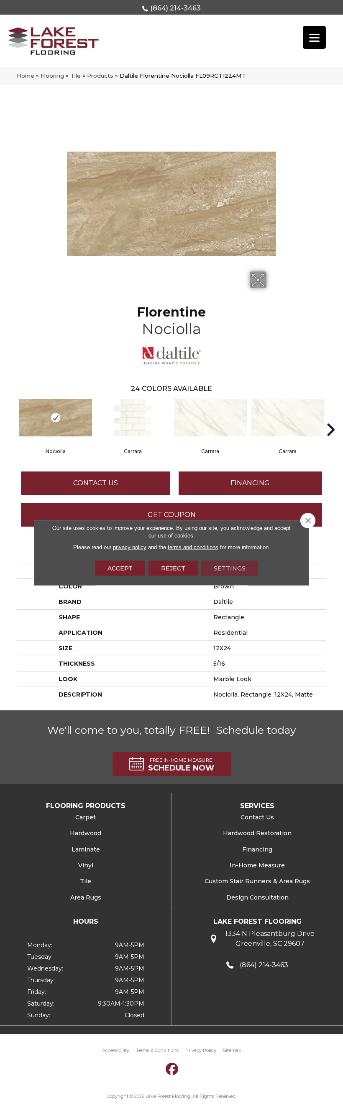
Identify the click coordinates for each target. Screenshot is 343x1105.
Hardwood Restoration (257, 833)
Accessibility (115, 1050)
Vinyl (85, 865)
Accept (120, 568)
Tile (75, 75)
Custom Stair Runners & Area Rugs (257, 881)
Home (25, 75)
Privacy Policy (200, 1050)
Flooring (52, 75)
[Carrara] (133, 417)
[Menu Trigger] (314, 37)
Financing (257, 849)
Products (100, 75)
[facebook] (172, 1068)
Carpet (85, 817)
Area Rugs (85, 897)
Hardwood (85, 833)
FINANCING (250, 483)
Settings (230, 568)
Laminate (86, 849)
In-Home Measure (257, 865)
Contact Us (95, 483)
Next (330, 417)
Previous (12, 417)
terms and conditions (193, 547)
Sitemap (232, 1050)
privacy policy (129, 547)
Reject (173, 568)
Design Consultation (257, 897)
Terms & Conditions (157, 1050)
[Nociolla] (55, 417)
